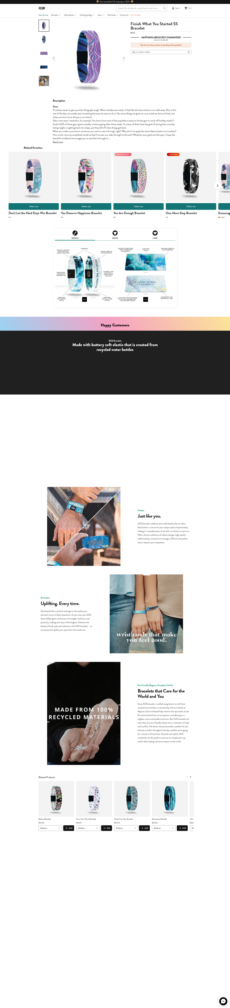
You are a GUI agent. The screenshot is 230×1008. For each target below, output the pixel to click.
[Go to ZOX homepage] (42, 8)
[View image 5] (44, 81)
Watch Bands (69, 15)
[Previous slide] (53, 58)
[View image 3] (44, 53)
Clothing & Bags (86, 15)
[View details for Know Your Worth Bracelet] (94, 799)
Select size (33, 206)
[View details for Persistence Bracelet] (170, 799)
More (100, 15)
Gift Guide (112, 15)
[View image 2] (44, 39)
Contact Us (124, 15)
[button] (223, 1001)
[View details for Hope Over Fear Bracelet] (132, 799)
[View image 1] (44, 26)
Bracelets (54, 15)
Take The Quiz (135, 15)
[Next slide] (123, 58)
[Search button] (164, 8)
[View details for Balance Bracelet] (56, 799)
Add (70, 828)
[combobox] (141, 8)
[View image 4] (44, 67)
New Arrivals (43, 15)
